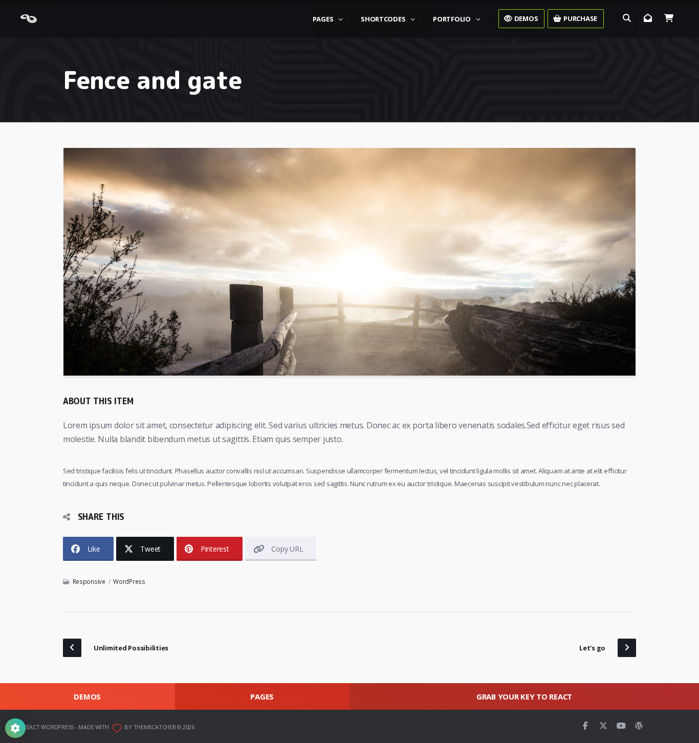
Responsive (89, 581)
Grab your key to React (524, 696)
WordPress (129, 581)
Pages (262, 696)
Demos (87, 696)
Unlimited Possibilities (131, 647)
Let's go (592, 647)
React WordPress (48, 727)
